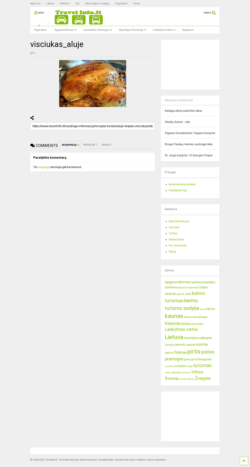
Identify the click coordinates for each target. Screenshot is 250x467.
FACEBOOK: (90, 144)
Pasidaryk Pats (178, 190)
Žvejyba (203, 378)
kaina (202, 309)
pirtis (193, 351)
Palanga (180, 352)
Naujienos (188, 29)
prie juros (191, 359)
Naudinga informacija (131, 29)
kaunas (174, 316)
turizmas (202, 365)
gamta (180, 293)
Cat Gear (174, 227)
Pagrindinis (121, 3)
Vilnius (197, 372)
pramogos (174, 358)
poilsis (207, 352)
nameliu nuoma (185, 344)
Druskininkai (192, 287)
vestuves (176, 372)
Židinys (191, 379)
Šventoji (171, 378)
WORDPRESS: (70, 145)
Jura (188, 294)
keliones (188, 317)
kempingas (201, 317)
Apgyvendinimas (63, 29)
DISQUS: (107, 144)
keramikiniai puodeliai (182, 184)
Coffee (173, 233)
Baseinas (179, 287)
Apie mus (35, 3)
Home (136, 3)
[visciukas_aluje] (92, 83)
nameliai (169, 344)
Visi (77, 3)
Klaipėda (172, 323)
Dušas (203, 287)
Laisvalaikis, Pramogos (96, 29)
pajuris (169, 352)
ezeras (170, 293)
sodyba (180, 366)
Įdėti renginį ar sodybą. (97, 3)
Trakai (189, 366)
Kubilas (185, 324)
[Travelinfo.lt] (77, 23)
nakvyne (205, 338)
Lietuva (50, 3)
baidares (197, 282)
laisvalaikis (197, 323)
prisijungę (43, 167)
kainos (210, 309)
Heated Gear (176, 239)
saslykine (169, 366)
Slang (172, 251)
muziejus (191, 338)
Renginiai (205, 359)
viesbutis (186, 372)
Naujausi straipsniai (179, 100)
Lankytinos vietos (163, 29)
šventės (182, 379)
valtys (167, 372)
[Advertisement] (190, 64)
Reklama (65, 3)
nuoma (202, 344)
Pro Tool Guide (178, 245)
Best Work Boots (179, 221)
